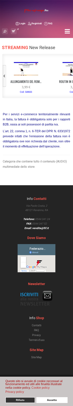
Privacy (36, 335)
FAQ (50, 23)
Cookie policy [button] (40, 387)
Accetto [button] (52, 399)
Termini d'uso (37, 339)
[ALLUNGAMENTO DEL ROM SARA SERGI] (26, 75)
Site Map (36, 357)
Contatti (36, 325)
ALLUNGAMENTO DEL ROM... (25, 81)
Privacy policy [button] (14, 391)
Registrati (36, 23)
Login (22, 23)
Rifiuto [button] (20, 399)
